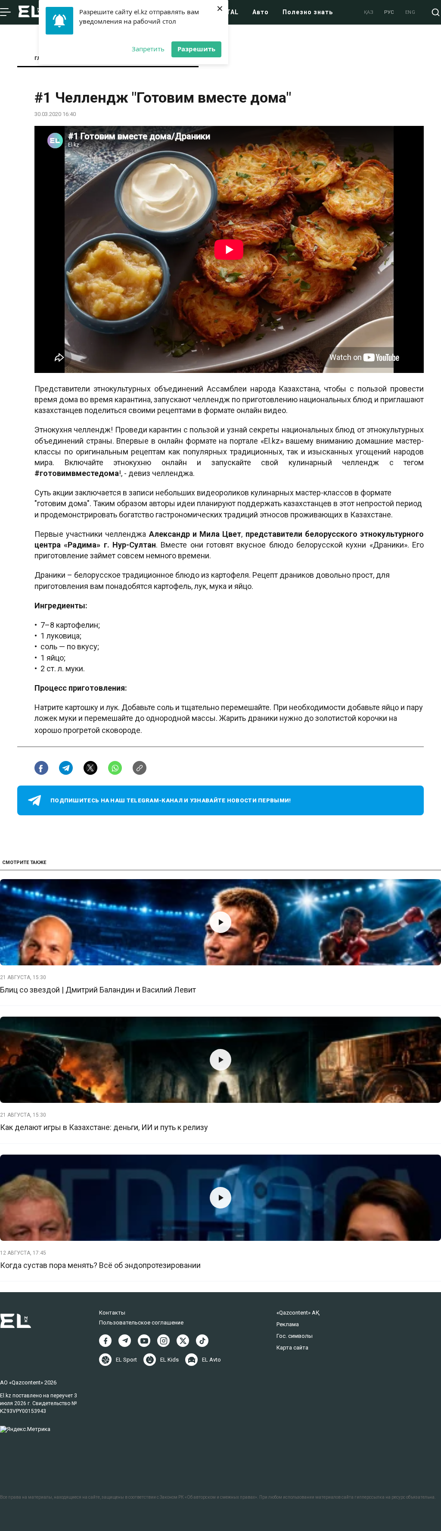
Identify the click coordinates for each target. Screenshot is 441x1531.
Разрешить (196, 48)
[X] (183, 1340)
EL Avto (211, 1359)
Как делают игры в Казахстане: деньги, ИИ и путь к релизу (104, 1127)
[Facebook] (105, 1340)
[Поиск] (435, 12)
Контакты (112, 1312)
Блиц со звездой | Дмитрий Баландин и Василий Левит (98, 989)
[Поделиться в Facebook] (41, 768)
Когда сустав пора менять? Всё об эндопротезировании (100, 1265)
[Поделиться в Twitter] (90, 768)
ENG (410, 12)
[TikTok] (202, 1340)
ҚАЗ (369, 12)
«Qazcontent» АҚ (298, 1312)
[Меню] (5, 12)
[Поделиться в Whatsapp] (115, 768)
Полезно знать (308, 12)
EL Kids (169, 1359)
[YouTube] (144, 1340)
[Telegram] (124, 1340)
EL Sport (126, 1359)
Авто (260, 12)
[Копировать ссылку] (139, 768)
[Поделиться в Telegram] (66, 768)
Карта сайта (292, 1347)
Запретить (148, 48)
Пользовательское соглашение (141, 1322)
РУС (389, 12)
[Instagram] (163, 1340)
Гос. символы (294, 1336)
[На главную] (31, 12)
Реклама (287, 1324)
